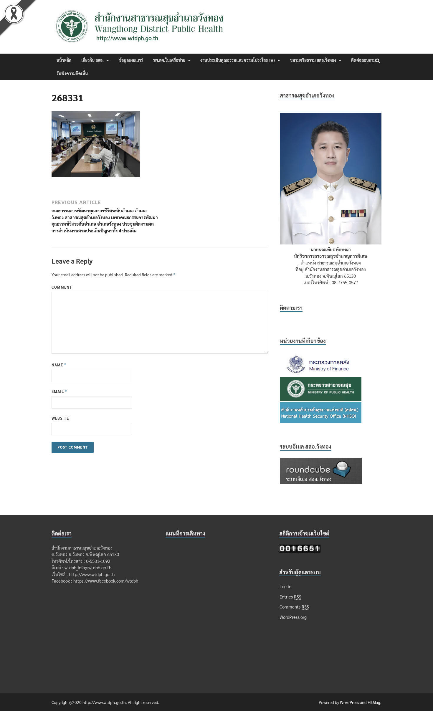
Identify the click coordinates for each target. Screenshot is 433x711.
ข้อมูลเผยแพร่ (131, 60)
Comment (62, 287)
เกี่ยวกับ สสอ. (92, 60)
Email (59, 391)
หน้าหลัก (64, 60)
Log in (285, 586)
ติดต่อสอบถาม (363, 60)
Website (60, 418)
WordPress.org (293, 617)
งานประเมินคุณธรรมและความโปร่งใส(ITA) (237, 60)
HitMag (374, 702)
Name (59, 364)
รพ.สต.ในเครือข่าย (169, 60)
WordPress (349, 702)
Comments (294, 606)
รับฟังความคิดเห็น (72, 73)
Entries (290, 596)
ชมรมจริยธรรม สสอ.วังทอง (313, 60)
